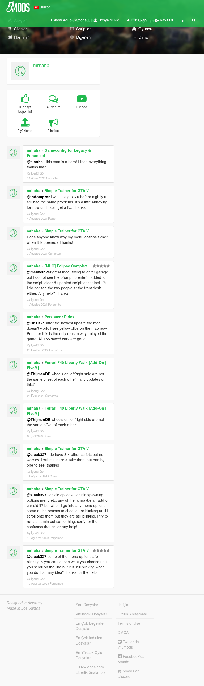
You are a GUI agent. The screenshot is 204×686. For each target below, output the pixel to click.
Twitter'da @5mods (128, 644)
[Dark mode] (182, 20)
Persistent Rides (59, 316)
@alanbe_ (36, 161)
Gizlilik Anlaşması (132, 613)
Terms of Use (129, 623)
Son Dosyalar (87, 604)
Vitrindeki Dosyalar (91, 613)
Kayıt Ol (166, 20)
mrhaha (41, 65)
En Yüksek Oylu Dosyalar (89, 655)
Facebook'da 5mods (131, 659)
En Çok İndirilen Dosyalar (89, 640)
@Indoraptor (38, 196)
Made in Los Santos (23, 608)
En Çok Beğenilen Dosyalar (91, 625)
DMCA (123, 632)
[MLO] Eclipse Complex (66, 265)
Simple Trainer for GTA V (67, 190)
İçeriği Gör (38, 173)
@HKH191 (36, 322)
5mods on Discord (128, 673)
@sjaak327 (36, 454)
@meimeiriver (39, 272)
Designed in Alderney (24, 602)
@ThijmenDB (38, 373)
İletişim (123, 604)
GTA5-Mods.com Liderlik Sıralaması (91, 669)
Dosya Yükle (108, 20)
